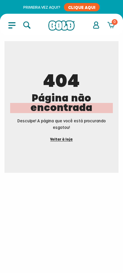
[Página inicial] (61, 26)
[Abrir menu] (12, 25)
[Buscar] (26, 25)
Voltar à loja (61, 139)
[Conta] (96, 25)
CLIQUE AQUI (82, 7)
